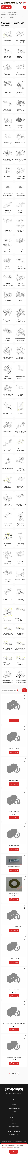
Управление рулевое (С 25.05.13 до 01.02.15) (20, 545)
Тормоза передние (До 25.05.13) (8, 505)
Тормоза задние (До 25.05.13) (20, 486)
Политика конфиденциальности (14, 1093)
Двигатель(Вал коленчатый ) (7, 143)
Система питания (7, 468)
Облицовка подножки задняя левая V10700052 (14, 1023)
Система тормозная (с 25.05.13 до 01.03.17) (7, 488)
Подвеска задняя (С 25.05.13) (7, 357)
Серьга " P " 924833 (14, 748)
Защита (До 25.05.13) (7, 211)
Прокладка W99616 (14, 845)
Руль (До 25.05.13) (20, 395)
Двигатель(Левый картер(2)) (7, 160)
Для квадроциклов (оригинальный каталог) (12, 16)
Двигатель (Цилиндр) (7, 126)
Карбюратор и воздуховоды (8, 231)
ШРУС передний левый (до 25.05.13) (7, 649)
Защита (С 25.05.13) (20, 211)
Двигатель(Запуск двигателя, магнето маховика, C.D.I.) (20, 144)
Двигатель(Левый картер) (20, 160)
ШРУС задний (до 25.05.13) (20, 619)
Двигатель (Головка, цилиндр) (7, 74)
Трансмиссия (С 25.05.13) (7, 524)
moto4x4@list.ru (15, 1134)
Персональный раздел (14, 1126)
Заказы (14, 1121)
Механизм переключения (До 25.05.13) (20, 285)
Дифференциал (7, 176)
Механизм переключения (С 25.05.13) (7, 302)
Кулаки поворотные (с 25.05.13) (7, 285)
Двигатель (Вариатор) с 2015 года (20, 57)
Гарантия (14, 1114)
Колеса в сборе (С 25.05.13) (7, 250)
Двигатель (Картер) (7, 93)
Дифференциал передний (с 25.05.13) (20, 178)
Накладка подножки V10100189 (14, 1057)
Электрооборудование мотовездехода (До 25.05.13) (9, 682)
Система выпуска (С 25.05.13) (7, 449)
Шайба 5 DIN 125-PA (14, 893)
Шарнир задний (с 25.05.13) (7, 619)
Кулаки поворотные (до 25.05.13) (20, 268)
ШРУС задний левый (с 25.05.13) (7, 633)
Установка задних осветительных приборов (20, 564)
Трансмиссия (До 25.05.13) (20, 505)
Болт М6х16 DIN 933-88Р (14, 811)
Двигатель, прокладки (20, 126)
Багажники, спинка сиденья (7, 41)
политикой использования (7, 1147)
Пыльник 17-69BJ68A (14, 958)
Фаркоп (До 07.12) (20, 580)
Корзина (14, 1123)
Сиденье (20, 414)
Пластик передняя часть (20, 320)
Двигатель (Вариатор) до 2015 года (7, 57)
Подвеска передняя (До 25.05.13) (20, 358)
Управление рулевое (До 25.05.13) (20, 525)
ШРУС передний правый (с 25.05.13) (20, 664)
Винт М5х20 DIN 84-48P (14, 866)
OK (13, 1151)
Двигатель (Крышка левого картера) (20, 94)
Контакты (14, 1104)
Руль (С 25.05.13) (7, 414)
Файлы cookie (14, 1096)
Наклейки (20, 300)
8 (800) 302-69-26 (15, 1131)
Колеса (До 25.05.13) (20, 231)
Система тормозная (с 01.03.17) (20, 470)
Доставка (14, 1111)
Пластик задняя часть (7, 320)
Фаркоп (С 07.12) (7, 599)
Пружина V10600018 (14, 990)
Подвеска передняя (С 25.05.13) (7, 378)
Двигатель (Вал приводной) (20, 41)
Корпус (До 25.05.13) (20, 250)
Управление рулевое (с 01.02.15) (7, 544)
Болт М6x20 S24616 (14, 717)
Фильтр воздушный (20, 600)
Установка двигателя (8, 562)
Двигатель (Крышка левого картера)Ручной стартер (7, 111)
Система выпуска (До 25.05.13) (20, 432)
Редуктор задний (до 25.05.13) (20, 377)
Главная (3, 12)
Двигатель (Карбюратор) (20, 73)
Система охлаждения (20, 449)
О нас (14, 1102)
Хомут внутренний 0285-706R (14, 927)
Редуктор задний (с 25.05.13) (8, 395)
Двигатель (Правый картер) (20, 109)
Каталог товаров (11, 12)
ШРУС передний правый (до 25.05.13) (7, 664)
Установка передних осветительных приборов (7, 582)
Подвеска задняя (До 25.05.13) (20, 339)
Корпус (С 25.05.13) (7, 267)
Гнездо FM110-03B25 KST (14, 780)
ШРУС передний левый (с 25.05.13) (20, 649)
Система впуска (7, 431)
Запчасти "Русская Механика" (9, 14)
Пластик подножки (7, 339)
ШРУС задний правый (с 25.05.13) (20, 634)
